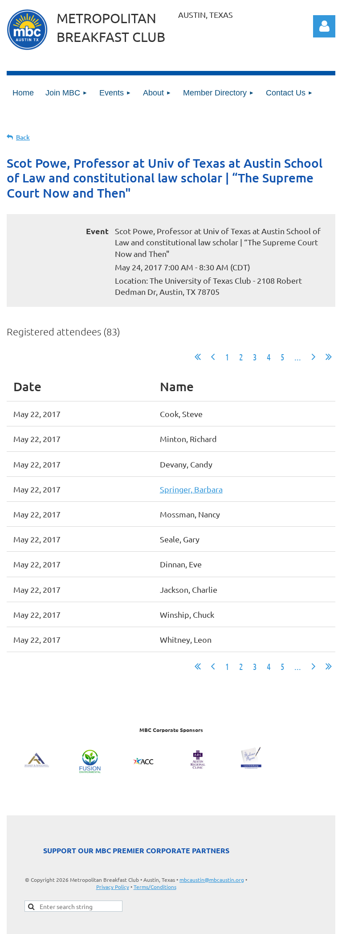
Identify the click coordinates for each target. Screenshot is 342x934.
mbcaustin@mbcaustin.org (211, 879)
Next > (313, 356)
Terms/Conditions (155, 886)
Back (23, 137)
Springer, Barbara (191, 489)
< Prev (212, 356)
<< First (197, 356)
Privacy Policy (112, 886)
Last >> (328, 356)
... (298, 356)
